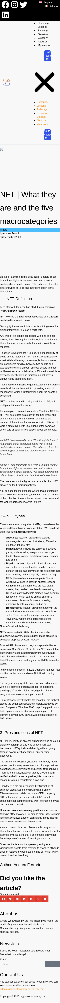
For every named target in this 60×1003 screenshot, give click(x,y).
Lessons (42, 27)
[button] (44, 80)
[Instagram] (14, 4)
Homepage (44, 23)
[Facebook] (5, 4)
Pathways (43, 30)
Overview (43, 34)
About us (43, 41)
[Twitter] (23, 4)
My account (44, 45)
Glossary (43, 38)
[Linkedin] (5, 15)
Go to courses (50, 54)
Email (3, 959)
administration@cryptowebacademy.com (22, 989)
